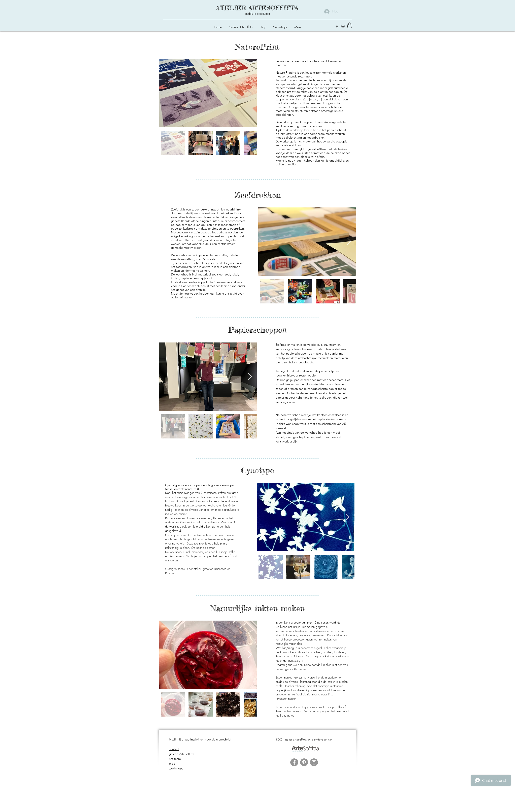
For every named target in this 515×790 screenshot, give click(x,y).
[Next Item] (249, 93)
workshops (176, 768)
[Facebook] (337, 26)
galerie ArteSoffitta (181, 754)
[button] (263, 25)
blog (172, 763)
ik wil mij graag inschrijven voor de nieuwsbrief (200, 739)
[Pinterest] (304, 762)
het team (175, 759)
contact (174, 749)
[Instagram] (343, 26)
